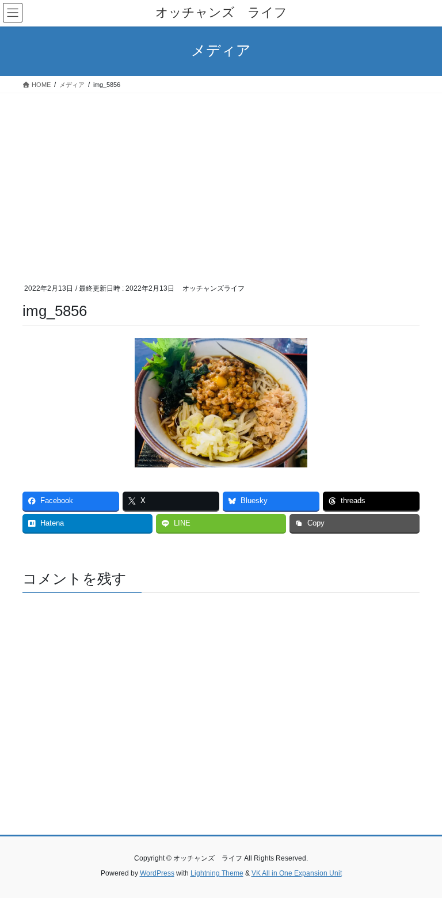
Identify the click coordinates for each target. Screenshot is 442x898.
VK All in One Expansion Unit (297, 873)
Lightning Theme (216, 873)
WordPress (157, 873)
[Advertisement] (221, 179)
